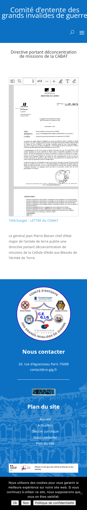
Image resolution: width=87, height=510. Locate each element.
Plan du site (45, 443)
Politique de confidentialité (54, 503)
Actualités (45, 425)
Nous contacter (45, 437)
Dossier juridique (45, 431)
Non (26, 503)
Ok (15, 503)
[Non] (81, 493)
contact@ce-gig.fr (43, 369)
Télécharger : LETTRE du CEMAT (33, 220)
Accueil (45, 419)
